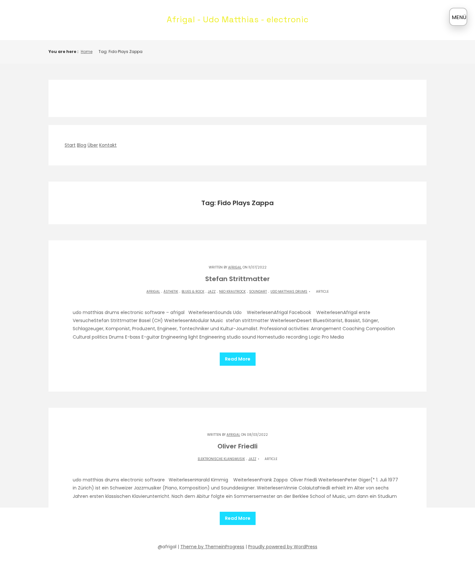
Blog (81, 145)
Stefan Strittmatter (237, 278)
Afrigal (235, 267)
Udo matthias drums (288, 291)
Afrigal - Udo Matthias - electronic (238, 19)
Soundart (258, 291)
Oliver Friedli (237, 446)
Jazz (212, 291)
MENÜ (459, 17)
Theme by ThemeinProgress (212, 546)
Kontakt (108, 145)
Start (70, 145)
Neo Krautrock (232, 291)
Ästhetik (171, 291)
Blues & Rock (193, 291)
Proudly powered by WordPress (282, 546)
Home (86, 51)
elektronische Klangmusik (221, 459)
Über (93, 145)
